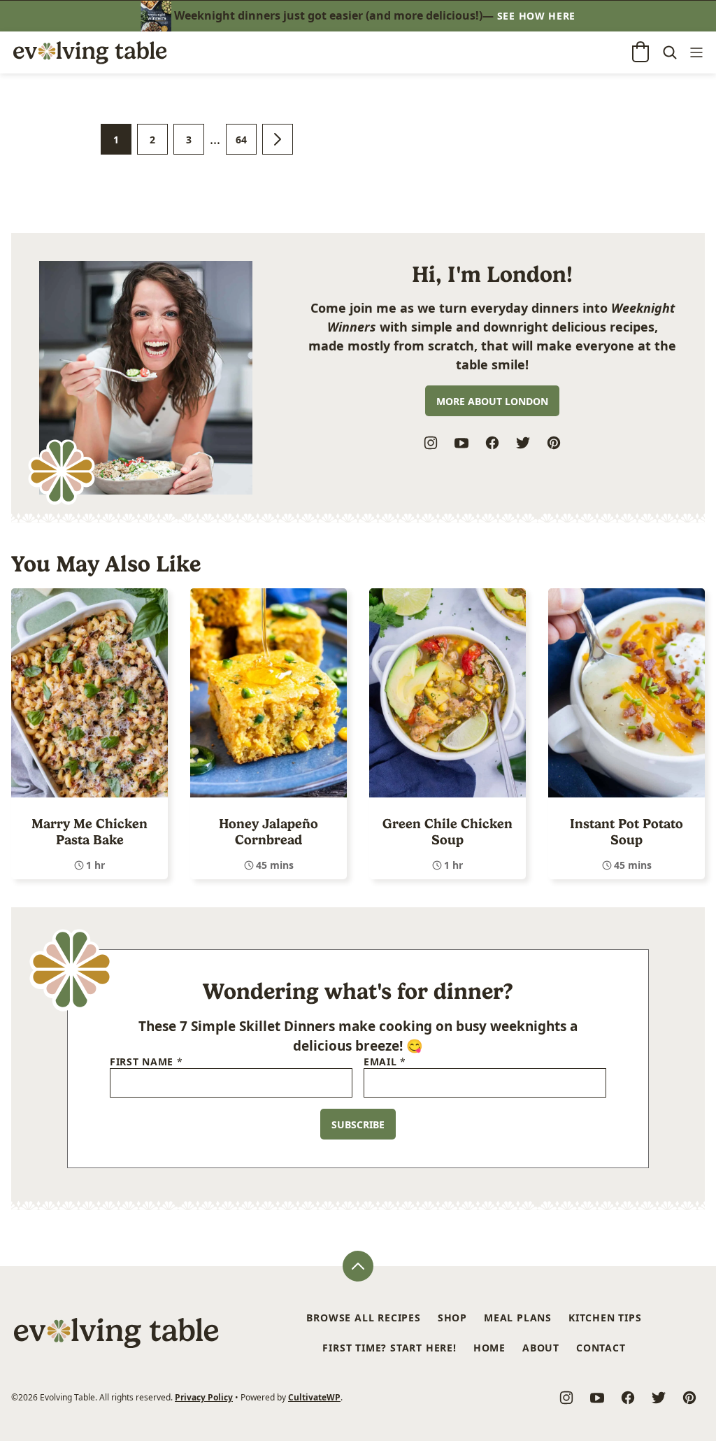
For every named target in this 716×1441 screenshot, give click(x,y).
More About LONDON (492, 401)
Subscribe (358, 1124)
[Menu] (696, 53)
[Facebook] (492, 442)
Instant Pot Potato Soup (626, 832)
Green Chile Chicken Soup (447, 832)
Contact (601, 1347)
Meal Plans (518, 1317)
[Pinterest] (553, 442)
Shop (452, 1317)
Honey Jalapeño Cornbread (268, 832)
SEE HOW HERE (536, 15)
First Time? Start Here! (389, 1347)
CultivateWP (314, 1397)
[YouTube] (461, 442)
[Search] (670, 53)
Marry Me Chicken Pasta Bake (89, 832)
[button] (640, 52)
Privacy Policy (204, 1397)
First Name (146, 1062)
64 (246, 144)
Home (489, 1347)
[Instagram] (430, 442)
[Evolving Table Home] (90, 52)
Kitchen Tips (605, 1317)
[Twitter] (523, 442)
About (540, 1347)
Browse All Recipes (363, 1317)
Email (385, 1062)
